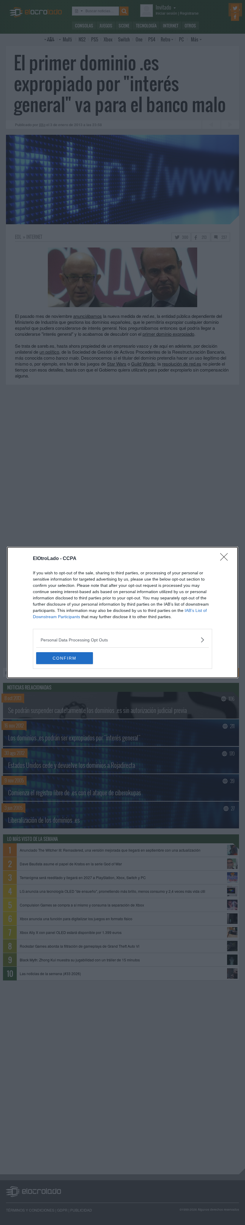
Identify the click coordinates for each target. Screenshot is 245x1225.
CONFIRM (64, 658)
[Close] (226, 558)
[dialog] (122, 612)
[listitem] (122, 640)
